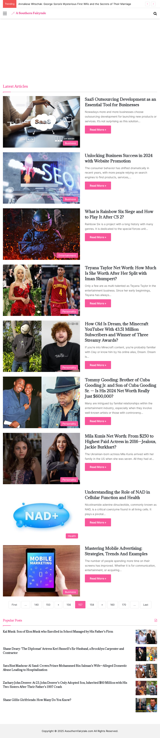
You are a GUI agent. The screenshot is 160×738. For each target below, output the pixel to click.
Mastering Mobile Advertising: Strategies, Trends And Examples (116, 551)
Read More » (98, 129)
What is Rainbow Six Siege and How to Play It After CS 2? (119, 214)
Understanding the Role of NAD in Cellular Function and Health (117, 494)
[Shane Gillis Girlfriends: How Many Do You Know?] (146, 705)
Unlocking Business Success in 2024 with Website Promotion (119, 158)
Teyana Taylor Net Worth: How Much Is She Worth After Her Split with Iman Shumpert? (120, 273)
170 (124, 604)
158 (92, 604)
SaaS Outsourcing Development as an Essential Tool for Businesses (120, 102)
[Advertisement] (80, 51)
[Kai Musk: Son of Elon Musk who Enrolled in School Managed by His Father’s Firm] (146, 637)
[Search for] (155, 14)
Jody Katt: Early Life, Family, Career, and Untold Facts (51, 3)
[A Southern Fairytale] (28, 13)
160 (112, 604)
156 (69, 604)
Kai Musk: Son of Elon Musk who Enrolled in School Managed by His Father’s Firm (58, 631)
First (14, 604)
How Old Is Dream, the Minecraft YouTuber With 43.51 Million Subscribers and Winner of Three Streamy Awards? (116, 332)
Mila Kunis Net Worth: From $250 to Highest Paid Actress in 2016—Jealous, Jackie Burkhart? (120, 441)
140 (36, 604)
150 (48, 604)
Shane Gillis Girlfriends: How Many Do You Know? (37, 700)
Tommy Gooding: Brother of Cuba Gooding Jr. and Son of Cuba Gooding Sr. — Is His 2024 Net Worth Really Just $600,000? (120, 388)
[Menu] (5, 14)
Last (145, 604)
